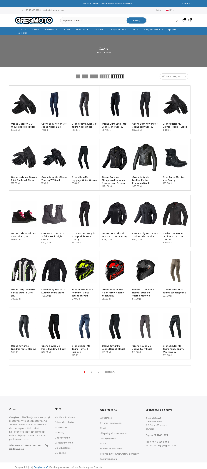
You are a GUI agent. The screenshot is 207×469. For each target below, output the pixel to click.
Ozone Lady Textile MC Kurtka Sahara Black (53, 291)
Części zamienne (64, 442)
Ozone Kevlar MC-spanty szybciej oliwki (174, 291)
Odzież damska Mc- (65, 422)
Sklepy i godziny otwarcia (113, 433)
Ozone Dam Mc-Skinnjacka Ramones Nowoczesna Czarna (113, 180)
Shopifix (98, 467)
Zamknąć (20, 3)
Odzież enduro (82, 29)
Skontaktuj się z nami (111, 448)
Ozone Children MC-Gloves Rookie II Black (23, 125)
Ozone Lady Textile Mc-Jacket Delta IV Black (145, 235)
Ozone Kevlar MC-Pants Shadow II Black (53, 347)
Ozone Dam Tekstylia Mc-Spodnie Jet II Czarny (83, 236)
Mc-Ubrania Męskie (65, 417)
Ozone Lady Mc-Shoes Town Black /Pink (23, 235)
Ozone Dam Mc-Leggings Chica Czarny (84, 179)
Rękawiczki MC (51, 29)
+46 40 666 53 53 (32, 10)
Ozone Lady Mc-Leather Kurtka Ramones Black (141, 180)
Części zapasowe (119, 29)
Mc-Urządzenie (63, 448)
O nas (103, 443)
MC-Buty (59, 432)
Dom (98, 52)
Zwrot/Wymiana (108, 438)
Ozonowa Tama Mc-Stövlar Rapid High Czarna (52, 236)
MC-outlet (22, 33)
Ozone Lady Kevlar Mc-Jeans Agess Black (84, 125)
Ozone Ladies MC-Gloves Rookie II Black (175, 125)
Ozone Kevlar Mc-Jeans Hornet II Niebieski (81, 349)
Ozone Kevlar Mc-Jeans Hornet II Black (113, 347)
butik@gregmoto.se (55, 10)
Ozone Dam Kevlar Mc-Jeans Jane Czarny (114, 125)
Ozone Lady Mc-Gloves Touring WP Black (54, 179)
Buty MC (67, 29)
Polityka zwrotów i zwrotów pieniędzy (119, 453)
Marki (103, 428)
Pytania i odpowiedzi (111, 423)
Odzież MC (22, 29)
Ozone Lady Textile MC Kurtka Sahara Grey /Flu (23, 292)
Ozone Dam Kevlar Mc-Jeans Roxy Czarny (145, 125)
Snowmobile (100, 29)
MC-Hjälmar (61, 427)
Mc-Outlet (60, 453)
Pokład (135, 29)
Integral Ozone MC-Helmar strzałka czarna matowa (143, 292)
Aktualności (106, 418)
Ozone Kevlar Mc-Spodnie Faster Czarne (23, 347)
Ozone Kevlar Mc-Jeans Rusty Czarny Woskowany (173, 349)
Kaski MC (36, 29)
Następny (110, 371)
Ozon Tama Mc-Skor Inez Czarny (174, 179)
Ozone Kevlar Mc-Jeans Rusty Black (142, 347)
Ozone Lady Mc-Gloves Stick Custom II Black (24, 179)
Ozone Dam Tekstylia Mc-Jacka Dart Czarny (114, 235)
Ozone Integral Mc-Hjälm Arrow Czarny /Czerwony (113, 292)
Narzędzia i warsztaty (153, 29)
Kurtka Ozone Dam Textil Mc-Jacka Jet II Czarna (174, 236)
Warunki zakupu (108, 459)
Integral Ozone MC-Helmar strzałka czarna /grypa (82, 292)
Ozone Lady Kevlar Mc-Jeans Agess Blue (54, 125)
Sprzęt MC (172, 29)
